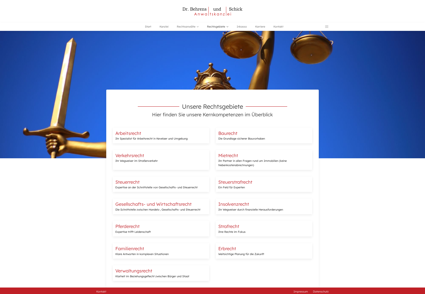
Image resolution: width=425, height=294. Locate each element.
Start (148, 26)
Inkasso (242, 26)
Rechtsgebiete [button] (216, 26)
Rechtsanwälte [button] (186, 26)
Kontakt (278, 26)
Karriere (260, 26)
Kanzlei (164, 26)
